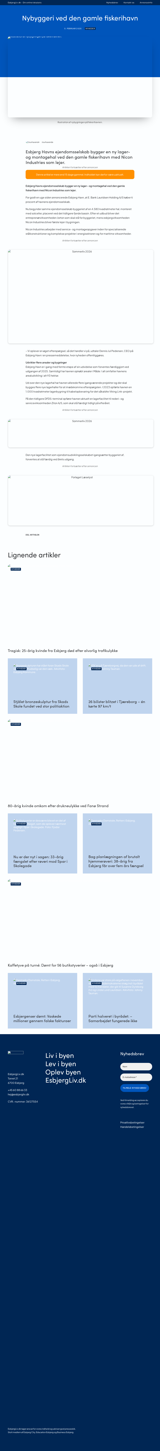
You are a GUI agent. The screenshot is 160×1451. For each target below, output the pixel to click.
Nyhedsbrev (112, 2)
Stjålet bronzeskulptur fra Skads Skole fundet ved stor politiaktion (41, 703)
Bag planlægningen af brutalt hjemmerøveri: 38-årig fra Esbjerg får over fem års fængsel (116, 861)
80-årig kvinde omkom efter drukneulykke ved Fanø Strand (58, 805)
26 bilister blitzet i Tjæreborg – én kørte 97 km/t (116, 703)
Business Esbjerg (65, 1432)
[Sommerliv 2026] (89, 251)
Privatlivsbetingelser (132, 1122)
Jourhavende (47, 142)
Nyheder (90, 28)
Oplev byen (63, 1071)
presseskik (70, 1429)
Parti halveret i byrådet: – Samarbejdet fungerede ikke (112, 1018)
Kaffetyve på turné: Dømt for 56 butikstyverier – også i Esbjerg (60, 964)
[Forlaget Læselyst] (89, 477)
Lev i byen (60, 1063)
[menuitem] (110, 2)
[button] (150, 12)
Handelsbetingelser (132, 1126)
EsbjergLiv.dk (65, 1079)
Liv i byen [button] (53, 12)
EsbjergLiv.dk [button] (104, 12)
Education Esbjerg (45, 1432)
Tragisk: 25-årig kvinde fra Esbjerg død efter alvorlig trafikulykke (63, 650)
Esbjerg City (29, 1432)
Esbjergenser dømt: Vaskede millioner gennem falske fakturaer (42, 1018)
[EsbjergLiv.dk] (10, 12)
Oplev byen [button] (85, 12)
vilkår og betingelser (135, 1103)
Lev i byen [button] (68, 12)
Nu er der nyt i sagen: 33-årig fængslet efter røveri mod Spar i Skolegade (40, 861)
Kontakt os (129, 2)
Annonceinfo (146, 2)
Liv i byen (59, 1055)
